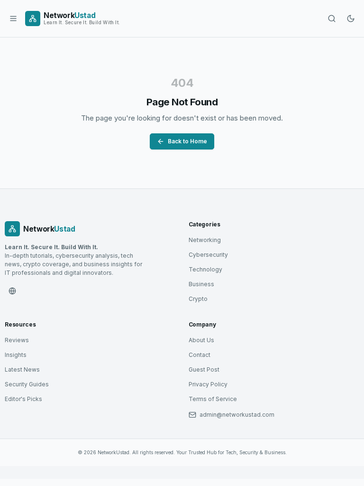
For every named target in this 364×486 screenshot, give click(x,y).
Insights (16, 354)
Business (201, 284)
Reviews (17, 340)
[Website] (12, 291)
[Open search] (331, 18)
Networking (205, 239)
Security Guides (27, 384)
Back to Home (187, 141)
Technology (205, 269)
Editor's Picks (23, 398)
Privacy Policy (208, 384)
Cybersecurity (208, 254)
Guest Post (204, 369)
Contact (199, 354)
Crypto (198, 298)
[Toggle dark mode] (350, 18)
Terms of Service (213, 398)
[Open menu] (13, 18)
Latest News (22, 369)
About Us (201, 340)
